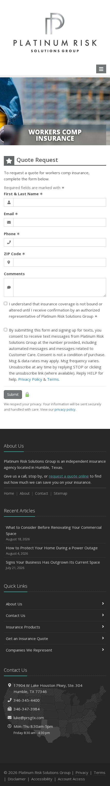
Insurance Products (23, 626)
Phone (12, 233)
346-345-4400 (27, 700)
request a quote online (69, 476)
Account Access (71, 778)
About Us (14, 603)
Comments (14, 273)
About (25, 493)
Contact (41, 493)
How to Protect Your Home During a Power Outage (52, 550)
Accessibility (41, 778)
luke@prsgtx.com (29, 717)
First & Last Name (23, 193)
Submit (13, 394)
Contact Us (15, 615)
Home (9, 493)
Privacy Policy (30, 379)
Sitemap (60, 493)
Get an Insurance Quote (27, 638)
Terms (53, 379)
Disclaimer (17, 778)
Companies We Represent (29, 650)
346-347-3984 (27, 708)
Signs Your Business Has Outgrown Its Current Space (53, 565)
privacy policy (64, 409)
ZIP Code (14, 253)
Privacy (81, 772)
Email (11, 213)
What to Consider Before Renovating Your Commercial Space (54, 533)
